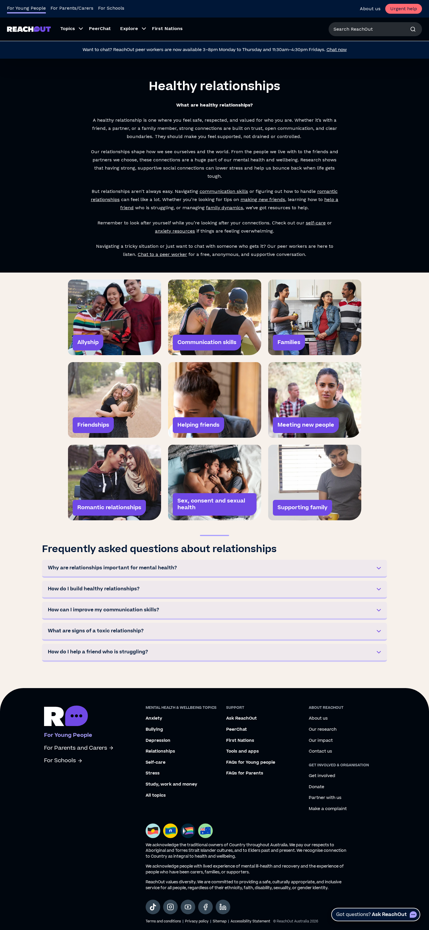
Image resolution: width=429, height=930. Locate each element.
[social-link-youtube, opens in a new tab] (188, 907)
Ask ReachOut (241, 718)
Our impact (321, 741)
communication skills (224, 191)
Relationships (160, 751)
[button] (214, 569)
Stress (153, 773)
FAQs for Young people (250, 762)
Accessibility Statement (250, 921)
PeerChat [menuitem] (100, 28)
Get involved (322, 776)
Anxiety (154, 718)
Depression (158, 741)
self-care (316, 223)
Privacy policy (197, 921)
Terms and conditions (163, 921)
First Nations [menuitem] (167, 28)
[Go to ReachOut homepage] (29, 29)
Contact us (320, 751)
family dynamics (224, 207)
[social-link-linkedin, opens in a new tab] (223, 907)
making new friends (262, 199)
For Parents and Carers (75, 748)
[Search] (413, 29)
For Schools (111, 8)
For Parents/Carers (71, 8)
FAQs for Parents (244, 773)
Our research (322, 729)
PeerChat (236, 729)
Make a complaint (328, 809)
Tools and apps (242, 751)
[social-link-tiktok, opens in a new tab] (153, 907)
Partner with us (325, 798)
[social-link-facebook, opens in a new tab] (205, 907)
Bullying (154, 729)
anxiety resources (175, 231)
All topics (156, 795)
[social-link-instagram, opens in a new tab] (170, 907)
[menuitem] (69, 29)
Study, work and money (171, 784)
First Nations (240, 741)
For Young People (26, 8)
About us (370, 8)
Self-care (155, 762)
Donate (316, 787)
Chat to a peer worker (162, 254)
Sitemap (219, 921)
